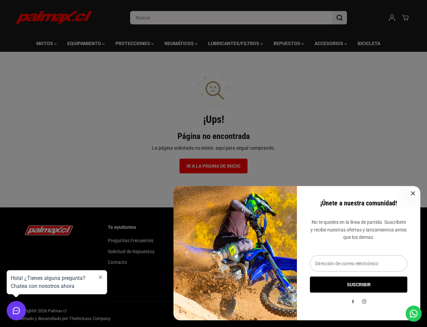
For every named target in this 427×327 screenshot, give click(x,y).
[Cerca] (413, 193)
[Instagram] (364, 301)
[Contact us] (414, 314)
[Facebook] (353, 301)
